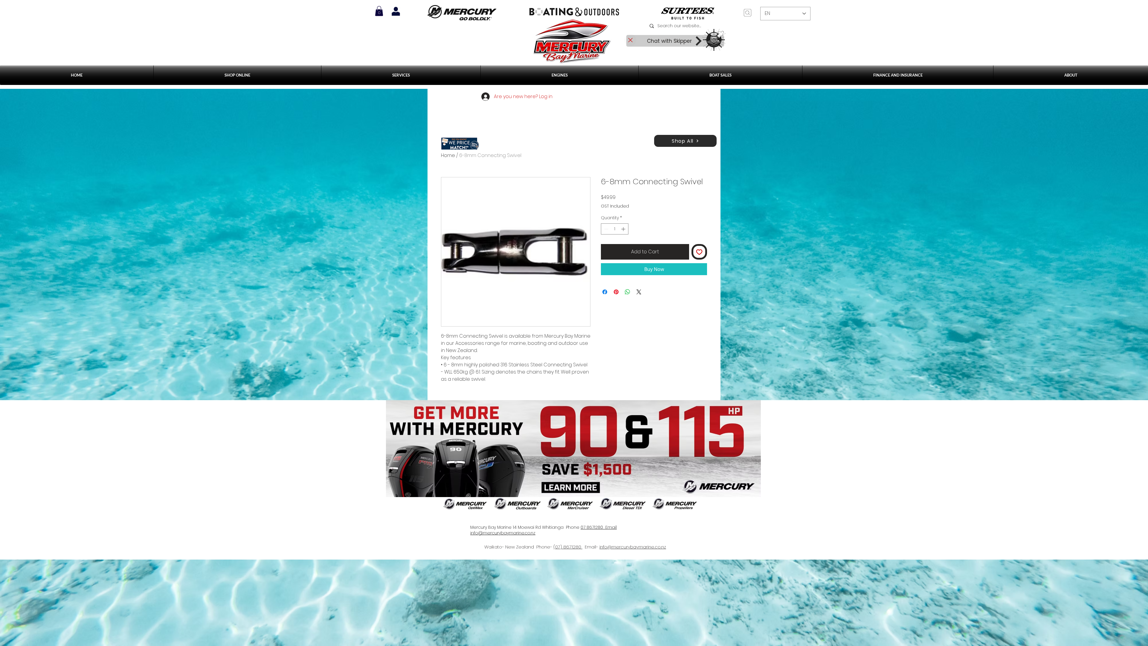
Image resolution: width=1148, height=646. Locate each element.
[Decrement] (605, 229)
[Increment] (624, 229)
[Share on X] (638, 291)
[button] (400, 75)
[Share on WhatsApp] (627, 291)
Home (448, 155)
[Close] (630, 40)
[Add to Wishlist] (699, 252)
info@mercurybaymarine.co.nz (632, 547)
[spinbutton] (614, 229)
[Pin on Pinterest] (616, 291)
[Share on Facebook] (604, 291)
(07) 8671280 (567, 547)
